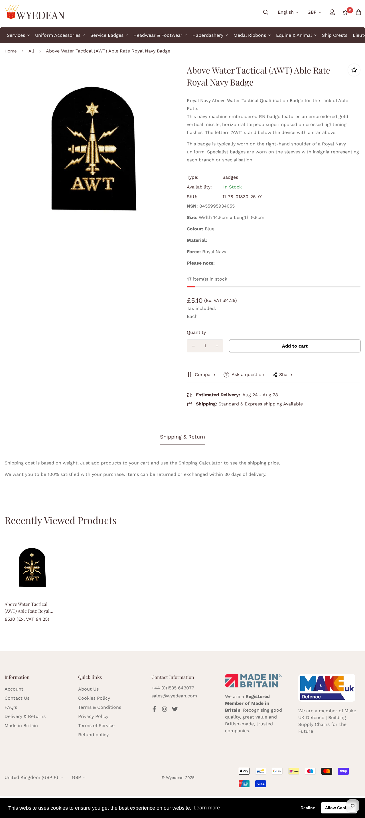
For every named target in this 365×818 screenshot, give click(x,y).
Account (14, 689)
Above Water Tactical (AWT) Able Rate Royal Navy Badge (27, 607)
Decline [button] (308, 807)
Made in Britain (21, 725)
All (31, 51)
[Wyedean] (34, 12)
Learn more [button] (207, 808)
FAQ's (11, 707)
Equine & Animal (294, 35)
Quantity (196, 332)
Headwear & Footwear (157, 35)
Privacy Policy (93, 716)
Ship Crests (334, 35)
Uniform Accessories (57, 35)
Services (16, 35)
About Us (88, 689)
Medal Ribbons (250, 35)
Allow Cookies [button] (339, 807)
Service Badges (106, 35)
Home (11, 51)
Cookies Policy (94, 698)
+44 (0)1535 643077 (172, 688)
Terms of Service (96, 725)
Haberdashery (207, 35)
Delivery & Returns (25, 716)
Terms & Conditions (99, 707)
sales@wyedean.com (174, 696)
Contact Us (17, 698)
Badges (230, 177)
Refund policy (93, 734)
